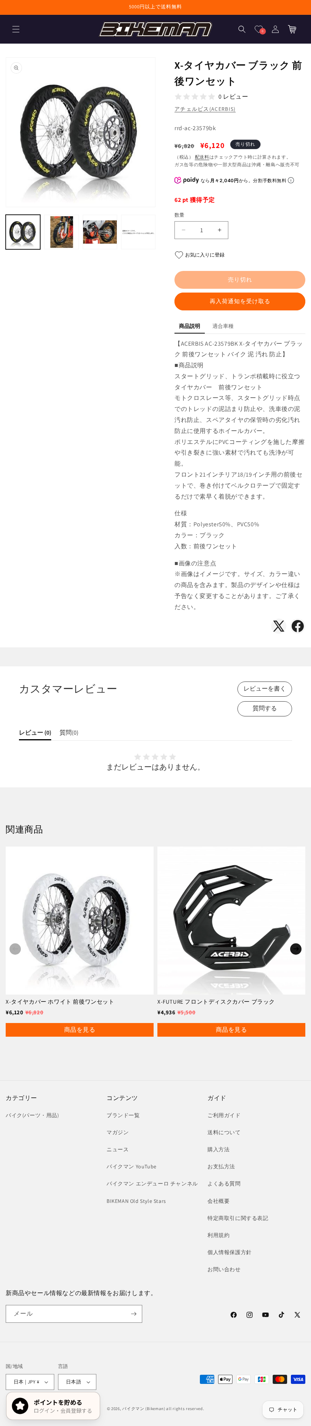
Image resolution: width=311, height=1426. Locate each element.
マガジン (118, 1132)
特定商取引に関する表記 (238, 1218)
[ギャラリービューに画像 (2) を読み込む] (61, 232)
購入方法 (218, 1149)
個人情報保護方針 (229, 1252)
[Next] (296, 949)
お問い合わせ (224, 1269)
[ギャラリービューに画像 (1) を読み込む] (23, 232)
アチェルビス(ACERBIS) (205, 108)
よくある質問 (224, 1183)
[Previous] (15, 949)
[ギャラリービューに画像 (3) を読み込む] (100, 232)
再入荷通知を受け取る (240, 301)
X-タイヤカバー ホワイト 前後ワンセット (60, 1001)
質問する (265, 708)
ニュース (118, 1149)
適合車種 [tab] (223, 326)
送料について (224, 1132)
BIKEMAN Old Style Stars (136, 1201)
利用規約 (218, 1235)
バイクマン (133, 1408)
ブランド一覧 (123, 1115)
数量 (179, 215)
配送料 (202, 157)
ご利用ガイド (224, 1115)
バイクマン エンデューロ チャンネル (152, 1183)
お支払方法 (221, 1166)
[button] (16, 29)
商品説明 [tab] (189, 326)
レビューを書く (264, 688)
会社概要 (218, 1201)
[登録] (133, 1314)
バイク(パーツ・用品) (32, 1115)
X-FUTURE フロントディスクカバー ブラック (216, 1001)
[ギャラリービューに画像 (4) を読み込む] (138, 232)
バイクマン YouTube (132, 1166)
